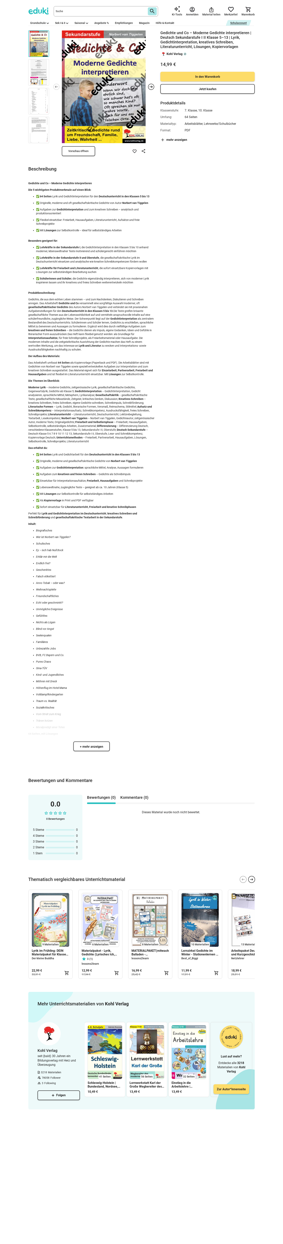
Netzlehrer (237, 958)
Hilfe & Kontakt (165, 22)
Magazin (144, 22)
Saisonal (80, 22)
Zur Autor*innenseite (231, 1089)
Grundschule (38, 22)
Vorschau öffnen (78, 151)
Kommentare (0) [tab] (134, 797)
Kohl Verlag (175, 54)
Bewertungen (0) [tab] (101, 797)
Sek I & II (60, 22)
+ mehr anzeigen (91, 746)
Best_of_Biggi (189, 958)
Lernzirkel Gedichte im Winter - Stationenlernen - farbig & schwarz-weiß (199, 952)
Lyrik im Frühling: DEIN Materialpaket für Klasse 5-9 (49, 952)
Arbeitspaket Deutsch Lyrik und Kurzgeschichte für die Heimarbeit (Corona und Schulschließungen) (250, 952)
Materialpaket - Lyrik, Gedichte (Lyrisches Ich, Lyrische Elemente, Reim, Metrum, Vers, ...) (99, 952)
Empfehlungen (124, 22)
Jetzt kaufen (207, 89)
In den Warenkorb (207, 77)
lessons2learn (90, 963)
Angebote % (101, 22)
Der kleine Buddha (43, 958)
